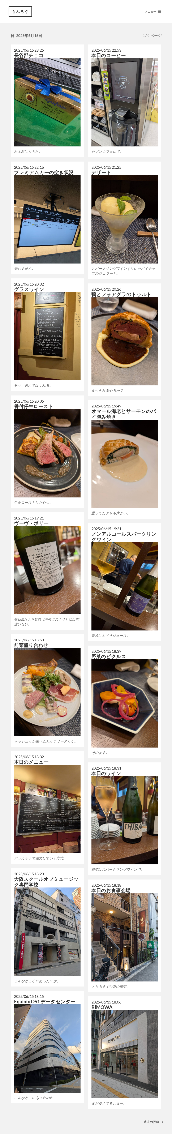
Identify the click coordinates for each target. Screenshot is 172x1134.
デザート (101, 172)
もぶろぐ (20, 11)
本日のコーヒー (108, 55)
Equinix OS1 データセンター (45, 1001)
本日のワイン (106, 773)
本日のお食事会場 (110, 890)
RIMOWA (101, 1007)
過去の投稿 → (153, 1122)
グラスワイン (29, 289)
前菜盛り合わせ (31, 645)
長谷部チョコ (29, 55)
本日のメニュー (31, 762)
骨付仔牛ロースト (33, 406)
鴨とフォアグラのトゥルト (121, 294)
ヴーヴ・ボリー (31, 523)
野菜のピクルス (108, 656)
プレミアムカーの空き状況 (44, 172)
